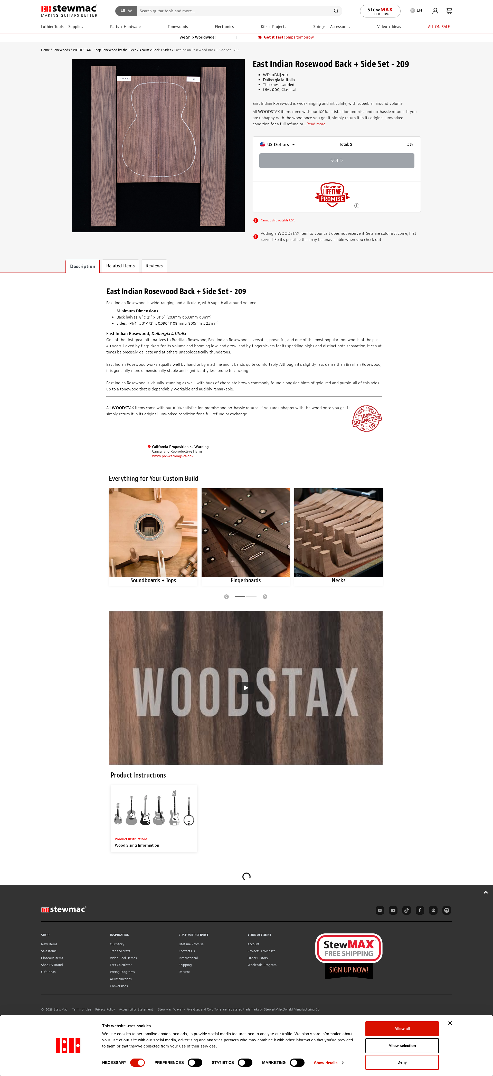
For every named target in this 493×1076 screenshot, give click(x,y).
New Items (49, 944)
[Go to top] (486, 892)
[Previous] (226, 596)
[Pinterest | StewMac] (432, 911)
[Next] (265, 596)
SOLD (336, 161)
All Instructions (121, 979)
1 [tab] (240, 597)
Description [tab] (82, 266)
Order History (258, 958)
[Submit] (336, 11)
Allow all (402, 1028)
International (188, 958)
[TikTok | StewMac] (406, 911)
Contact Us (187, 951)
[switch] (195, 1063)
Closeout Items (52, 958)
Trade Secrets (120, 951)
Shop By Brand (52, 965)
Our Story (117, 944)
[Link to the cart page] (449, 11)
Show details (325, 1063)
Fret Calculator (121, 965)
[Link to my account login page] (435, 11)
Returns (184, 972)
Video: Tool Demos (123, 958)
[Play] (245, 688)
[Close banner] (450, 1023)
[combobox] (229, 11)
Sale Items (48, 951)
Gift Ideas (48, 972)
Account (253, 944)
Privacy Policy (105, 1009)
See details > (357, 205)
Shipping (185, 965)
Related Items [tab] (120, 266)
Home (45, 50)
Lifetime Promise (191, 944)
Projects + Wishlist (261, 951)
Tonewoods (61, 50)
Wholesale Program (262, 965)
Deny (402, 1062)
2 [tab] (251, 597)
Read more (316, 124)
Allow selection (402, 1045)
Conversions (119, 986)
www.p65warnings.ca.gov (173, 456)
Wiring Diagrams (122, 972)
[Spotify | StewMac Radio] (446, 911)
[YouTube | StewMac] (392, 911)
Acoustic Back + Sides (155, 50)
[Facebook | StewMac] (419, 911)
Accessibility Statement (136, 1009)
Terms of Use (81, 1009)
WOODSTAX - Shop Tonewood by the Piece (104, 50)
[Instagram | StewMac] (379, 911)
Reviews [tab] (154, 266)
